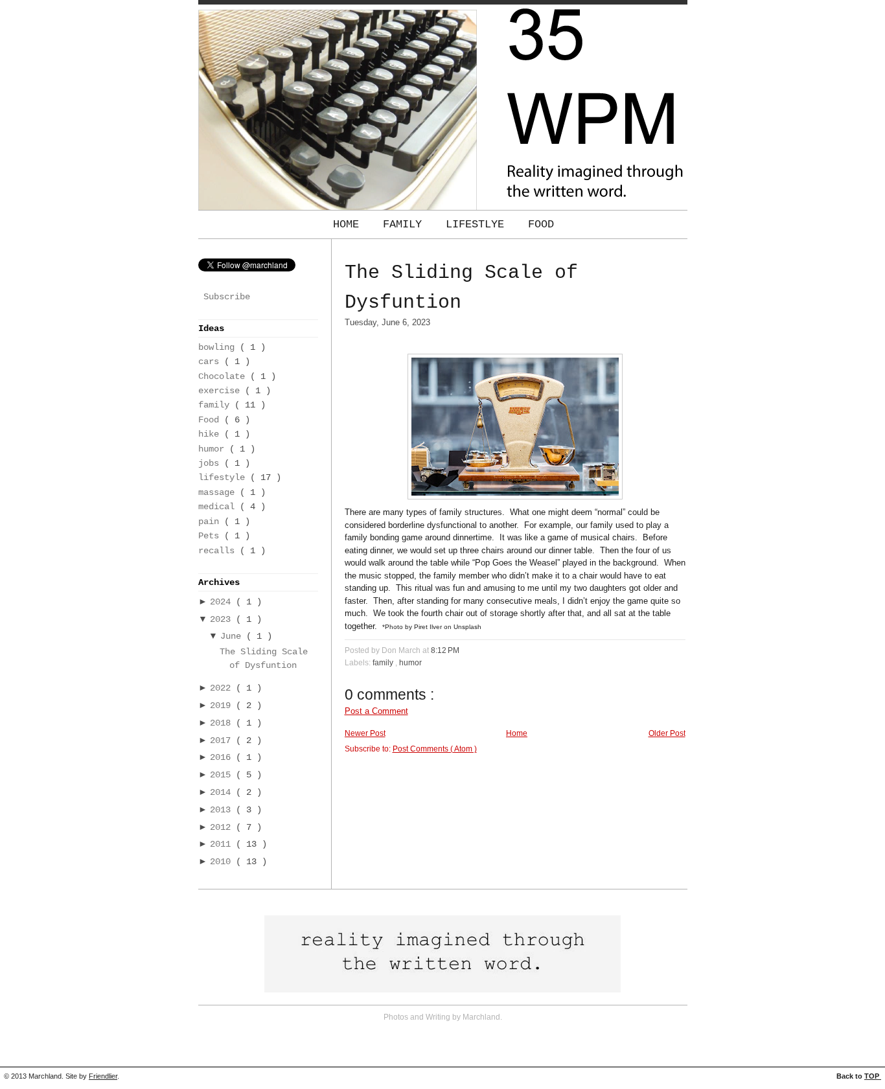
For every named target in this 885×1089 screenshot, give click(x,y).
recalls (219, 551)
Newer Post (365, 733)
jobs (211, 463)
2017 (223, 741)
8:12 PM (445, 650)
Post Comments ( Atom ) (435, 748)
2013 (223, 810)
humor (213, 449)
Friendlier (103, 1076)
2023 (223, 620)
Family (405, 224)
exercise (221, 391)
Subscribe (226, 297)
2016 (223, 757)
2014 (223, 792)
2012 (223, 827)
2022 (223, 688)
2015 (223, 775)
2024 (223, 602)
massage (219, 493)
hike (211, 434)
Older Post (667, 733)
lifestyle (224, 478)
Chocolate (224, 377)
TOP (872, 1076)
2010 (223, 862)
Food (541, 224)
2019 (223, 706)
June (233, 636)
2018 (223, 723)
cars (211, 362)
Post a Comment (376, 711)
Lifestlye (478, 224)
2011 (223, 844)
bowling (219, 347)
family (216, 405)
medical (219, 507)
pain (211, 522)
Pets (211, 536)
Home (349, 224)
